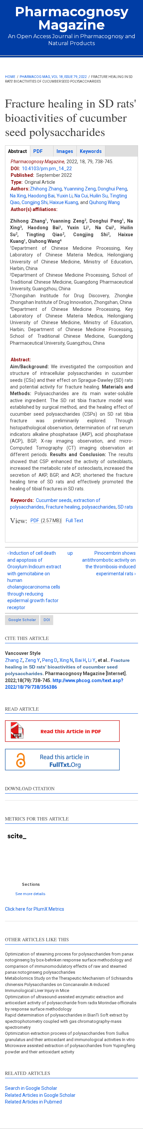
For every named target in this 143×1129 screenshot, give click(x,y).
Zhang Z (14, 660)
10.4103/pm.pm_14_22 (47, 168)
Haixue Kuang (64, 202)
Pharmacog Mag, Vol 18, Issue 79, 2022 (53, 77)
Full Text (74, 520)
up (70, 553)
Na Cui (81, 195)
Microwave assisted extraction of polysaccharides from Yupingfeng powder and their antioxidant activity (70, 1048)
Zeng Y (32, 660)
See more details (30, 893)
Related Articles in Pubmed (33, 1101)
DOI (47, 620)
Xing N (66, 660)
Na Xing (18, 195)
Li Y (91, 660)
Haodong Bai (41, 195)
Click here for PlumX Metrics (34, 909)
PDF (35, 520)
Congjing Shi (35, 202)
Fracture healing (63, 507)
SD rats (125, 507)
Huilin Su (99, 195)
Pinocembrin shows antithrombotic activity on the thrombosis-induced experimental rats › (109, 563)
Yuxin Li (64, 195)
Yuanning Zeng (80, 188)
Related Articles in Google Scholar (40, 1095)
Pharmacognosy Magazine (71, 18)
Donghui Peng (112, 188)
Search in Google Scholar (31, 1088)
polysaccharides (99, 507)
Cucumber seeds (54, 500)
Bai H (80, 660)
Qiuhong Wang (104, 202)
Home (10, 77)
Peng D (49, 660)
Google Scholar (22, 620)
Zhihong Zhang (46, 188)
